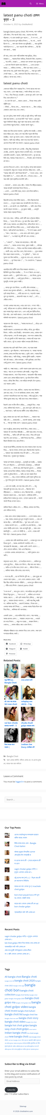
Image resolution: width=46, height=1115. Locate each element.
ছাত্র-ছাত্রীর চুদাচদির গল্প (30, 1043)
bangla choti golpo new (23, 1003)
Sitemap (23, 1106)
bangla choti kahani (26, 1010)
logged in (20, 781)
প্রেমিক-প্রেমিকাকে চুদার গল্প (18, 1046)
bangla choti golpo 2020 (17, 999)
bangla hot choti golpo (17, 1025)
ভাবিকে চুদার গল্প (26, 1049)
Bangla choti (29, 976)
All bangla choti (13, 976)
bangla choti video (15, 1021)
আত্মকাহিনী (31, 1040)
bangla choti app (18, 986)
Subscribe (11, 1090)
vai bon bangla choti (14, 1040)
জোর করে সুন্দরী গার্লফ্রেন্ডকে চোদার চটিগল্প (18, 950)
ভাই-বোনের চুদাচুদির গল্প (17, 1049)
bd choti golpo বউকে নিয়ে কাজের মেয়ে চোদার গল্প (22, 942)
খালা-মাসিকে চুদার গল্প (9, 1043)
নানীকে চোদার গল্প (25, 760)
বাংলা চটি (37, 1046)
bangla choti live (30, 1014)
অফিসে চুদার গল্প (24, 1040)
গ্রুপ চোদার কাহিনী (13, 760)
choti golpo (22, 1029)
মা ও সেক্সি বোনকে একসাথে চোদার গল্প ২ (17, 953)
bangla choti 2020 (25, 980)
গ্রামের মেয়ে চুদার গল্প (18, 1043)
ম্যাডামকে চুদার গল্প (34, 1049)
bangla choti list (14, 1014)
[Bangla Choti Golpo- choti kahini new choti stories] (4, 3)
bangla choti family (22, 995)
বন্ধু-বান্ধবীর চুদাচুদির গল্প (29, 1046)
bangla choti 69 (9, 981)
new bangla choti (18, 1036)
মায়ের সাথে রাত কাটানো (13, 763)
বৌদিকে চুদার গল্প (8, 1049)
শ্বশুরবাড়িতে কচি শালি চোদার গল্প (24, 912)
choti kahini (32, 1029)
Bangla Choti (12, 756)
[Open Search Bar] (30, 3)
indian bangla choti (16, 1032)
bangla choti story (28, 1018)
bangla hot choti (31, 1022)
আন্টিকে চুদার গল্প (37, 1040)
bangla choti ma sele (11, 1018)
